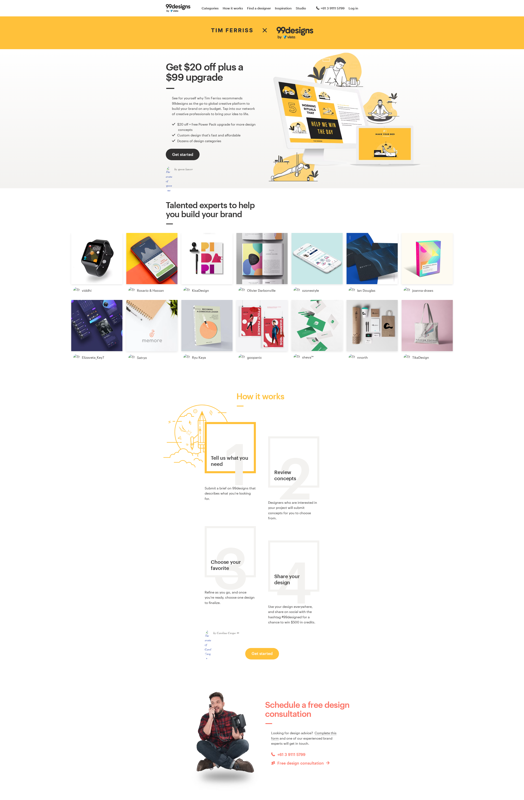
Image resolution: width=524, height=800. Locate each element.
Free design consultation (300, 763)
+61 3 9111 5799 (332, 8)
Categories (210, 8)
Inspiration (283, 8)
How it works (233, 8)
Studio (301, 8)
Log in (353, 8)
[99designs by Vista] (178, 8)
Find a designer (259, 8)
